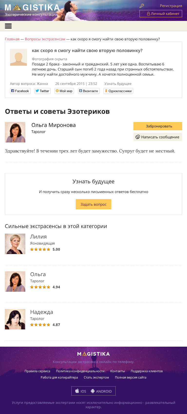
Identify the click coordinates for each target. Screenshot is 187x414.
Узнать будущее (117, 83)
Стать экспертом (96, 377)
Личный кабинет (164, 13)
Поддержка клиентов (147, 371)
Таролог (38, 131)
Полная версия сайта (130, 377)
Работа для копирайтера (59, 377)
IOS (83, 391)
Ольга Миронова (53, 124)
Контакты (117, 371)
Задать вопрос (93, 204)
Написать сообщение (160, 136)
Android (103, 391)
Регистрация (171, 5)
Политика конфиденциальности (80, 371)
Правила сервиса (37, 371)
